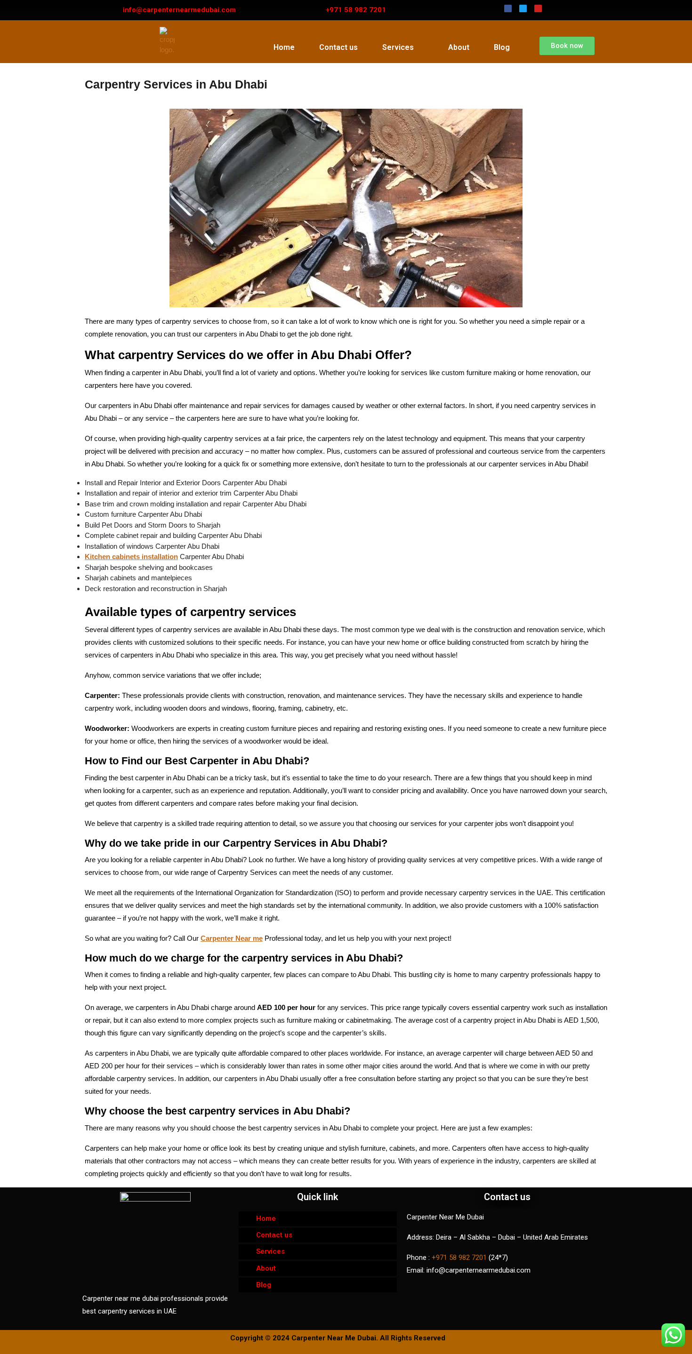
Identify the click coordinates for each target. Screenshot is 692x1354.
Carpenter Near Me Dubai (333, 1338)
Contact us (338, 47)
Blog (502, 47)
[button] (567, 46)
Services (398, 47)
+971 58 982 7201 (459, 1257)
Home (284, 47)
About (458, 47)
